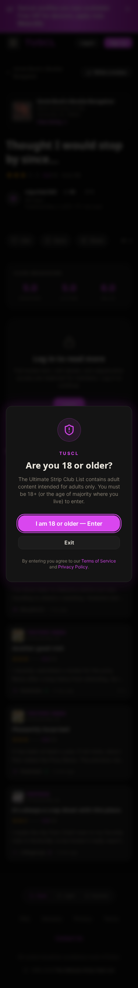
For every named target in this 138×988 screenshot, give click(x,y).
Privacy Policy (73, 567)
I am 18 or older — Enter (69, 523)
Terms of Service (98, 561)
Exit (69, 542)
